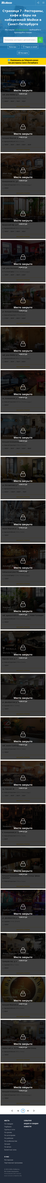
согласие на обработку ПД (14, 1175)
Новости (27, 1126)
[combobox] (23, 40)
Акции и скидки (31, 1124)
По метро (7, 1147)
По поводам (8, 1124)
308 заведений (21, 29)
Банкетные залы (10, 1150)
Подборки (7, 1127)
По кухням (8, 1132)
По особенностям (10, 1141)
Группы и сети (9, 1129)
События (27, 1121)
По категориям (9, 1135)
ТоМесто (6, 2)
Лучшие (7, 1144)
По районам (8, 1138)
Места (6, 1121)
